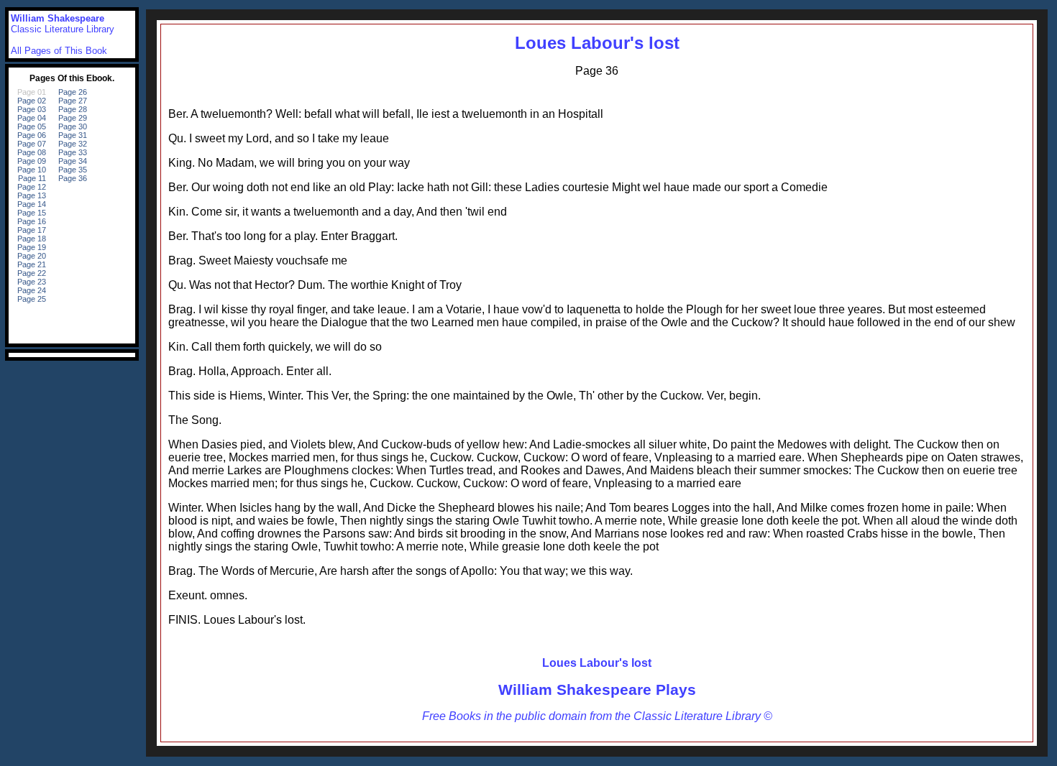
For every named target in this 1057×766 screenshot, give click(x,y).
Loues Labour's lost (597, 42)
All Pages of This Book (59, 50)
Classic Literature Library (62, 29)
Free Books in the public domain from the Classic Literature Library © (597, 716)
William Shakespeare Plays (597, 689)
